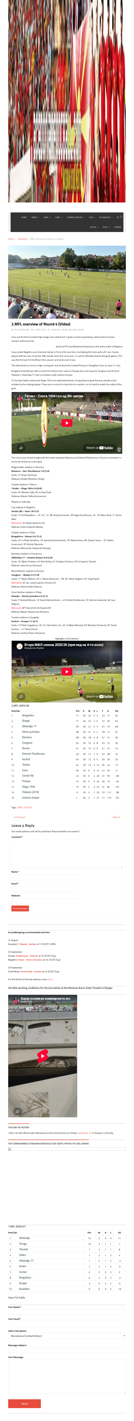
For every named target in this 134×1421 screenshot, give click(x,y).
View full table (16, 1297)
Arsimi (22, 1266)
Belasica (27, 737)
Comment (17, 837)
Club (17, 711)
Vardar (23, 1272)
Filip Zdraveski (21, 330)
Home (11, 239)
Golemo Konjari (30, 797)
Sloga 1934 (28, 787)
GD (116, 711)
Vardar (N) (28, 775)
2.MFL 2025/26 (24, 807)
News (64, 330)
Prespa (26, 781)
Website (15, 895)
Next (115, 817)
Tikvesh (23, 1249)
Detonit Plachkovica (33, 754)
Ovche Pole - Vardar (31, 971)
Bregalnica (28, 715)
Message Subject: (17, 1345)
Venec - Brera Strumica (30, 959)
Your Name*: (14, 1307)
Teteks (26, 765)
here (50, 979)
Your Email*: (14, 1319)
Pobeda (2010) (30, 792)
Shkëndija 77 (29, 726)
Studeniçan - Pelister (27, 955)
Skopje (26, 721)
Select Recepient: (17, 1331)
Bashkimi (24, 1289)
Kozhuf (26, 759)
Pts (77, 711)
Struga (23, 1244)
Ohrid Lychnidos (31, 732)
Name (15, 871)
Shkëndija (24, 1238)
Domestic (22, 239)
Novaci (26, 748)
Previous (20, 817)
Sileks (22, 1255)
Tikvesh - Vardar (27, 944)
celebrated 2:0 (84, 1133)
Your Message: (16, 1357)
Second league (76, 330)
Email (15, 883)
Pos (13, 711)
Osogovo (27, 743)
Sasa (25, 770)
